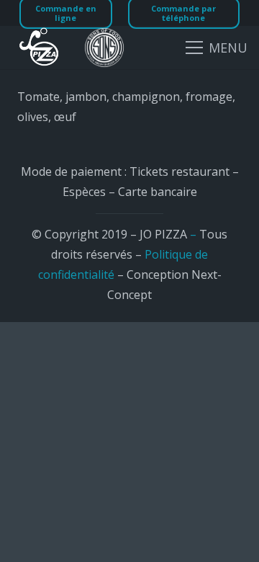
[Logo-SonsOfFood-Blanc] (104, 47)
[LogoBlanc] (39, 47)
